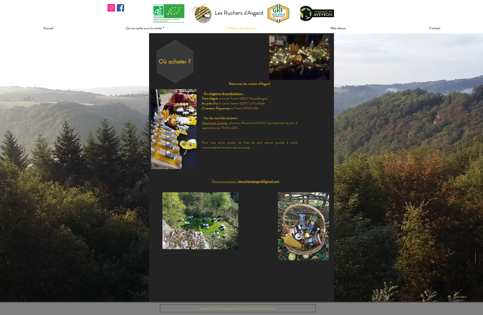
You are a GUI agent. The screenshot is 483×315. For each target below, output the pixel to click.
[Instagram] (111, 7)
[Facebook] (120, 7)
